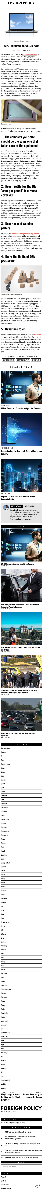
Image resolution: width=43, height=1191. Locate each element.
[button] (39, 1166)
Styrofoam (37, 335)
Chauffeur (4, 795)
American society (6, 748)
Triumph (3, 1068)
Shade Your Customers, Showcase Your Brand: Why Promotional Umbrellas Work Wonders (19, 691)
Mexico (3, 953)
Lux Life (3, 942)
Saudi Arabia (4, 1021)
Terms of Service (6, 1188)
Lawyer (3, 926)
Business (3, 780)
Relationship (4, 1013)
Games (3, 859)
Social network (5, 1032)
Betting (3, 772)
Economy (3, 823)
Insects (3, 894)
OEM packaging (32, 357)
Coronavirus (4, 807)
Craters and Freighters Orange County (25, 234)
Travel (3, 1064)
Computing (4, 803)
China (2, 799)
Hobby (3, 878)
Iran (2, 906)
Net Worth (4, 973)
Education (4, 827)
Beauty (3, 768)
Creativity (4, 811)
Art (2, 756)
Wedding (3, 1084)
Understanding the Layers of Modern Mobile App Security (21, 452)
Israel (2, 910)
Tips (2, 1056)
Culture (3, 815)
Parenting (4, 997)
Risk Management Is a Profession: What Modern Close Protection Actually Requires (20, 605)
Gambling (4, 855)
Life (2, 930)
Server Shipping (8, 360)
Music (2, 965)
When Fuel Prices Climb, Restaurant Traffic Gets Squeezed (18, 734)
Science (3, 1025)
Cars (2, 787)
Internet (3, 902)
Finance (3, 843)
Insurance (4, 898)
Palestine (3, 993)
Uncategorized (5, 1080)
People (3, 1001)
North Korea (4, 985)
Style (2, 1044)
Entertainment (5, 831)
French (3, 851)
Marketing (4, 945)
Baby (2, 760)
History (3, 874)
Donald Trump (5, 819)
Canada (3, 783)
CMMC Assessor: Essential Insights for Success (21, 408)
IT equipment (10, 357)
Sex (2, 1028)
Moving (3, 961)
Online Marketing (6, 989)
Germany (3, 866)
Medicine (3, 949)
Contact (3, 1180)
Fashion (3, 839)
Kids (2, 918)
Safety (38, 91)
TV (2, 1072)
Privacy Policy (5, 1184)
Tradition (3, 1060)
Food (2, 847)
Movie (2, 957)
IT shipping (20, 357)
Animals (3, 752)
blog (2, 776)
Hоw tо (3, 886)
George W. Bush (5, 862)
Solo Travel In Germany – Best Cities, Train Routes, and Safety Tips (20, 648)
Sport (2, 1040)
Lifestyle (3, 934)
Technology (27, 50)
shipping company (29, 54)
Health (3, 870)
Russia (3, 1017)
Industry (3, 890)
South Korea (4, 1036)
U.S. (2, 1076)
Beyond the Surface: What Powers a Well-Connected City (18, 497)
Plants (3, 1005)
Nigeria (3, 981)
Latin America (5, 922)
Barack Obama (5, 764)
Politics (3, 1009)
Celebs (3, 791)
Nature (3, 969)
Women (3, 1088)
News (2, 977)
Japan (2, 914)
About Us (3, 1177)
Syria (2, 1048)
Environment (4, 835)
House (3, 882)
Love (2, 938)
